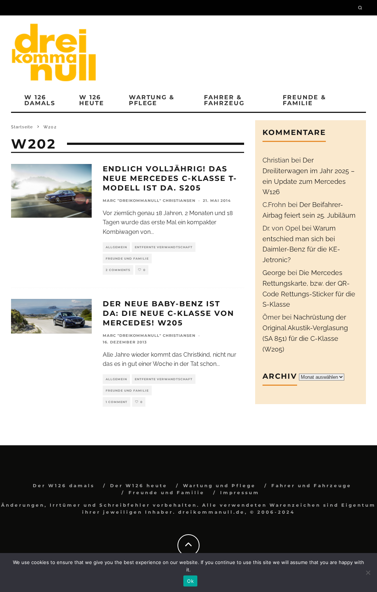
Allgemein (116, 247)
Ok (190, 581)
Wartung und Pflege (219, 485)
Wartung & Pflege (152, 100)
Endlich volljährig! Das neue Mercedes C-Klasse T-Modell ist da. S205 (170, 178)
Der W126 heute (139, 485)
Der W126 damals (64, 485)
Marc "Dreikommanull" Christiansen (149, 200)
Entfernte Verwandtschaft (164, 247)
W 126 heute (91, 100)
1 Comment (116, 402)
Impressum (240, 492)
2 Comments (118, 270)
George (274, 273)
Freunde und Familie (127, 258)
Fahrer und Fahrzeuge (311, 485)
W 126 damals (39, 100)
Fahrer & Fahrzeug (224, 100)
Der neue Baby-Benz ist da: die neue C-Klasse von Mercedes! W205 (168, 313)
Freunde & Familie (304, 100)
